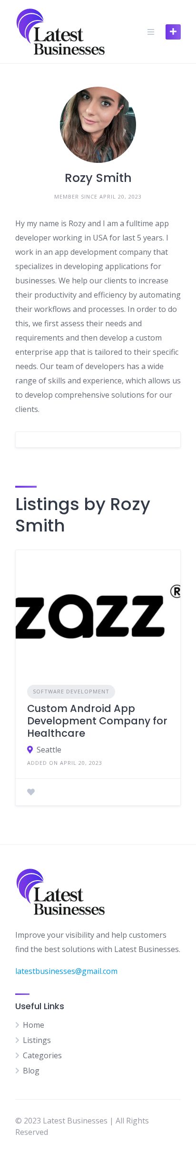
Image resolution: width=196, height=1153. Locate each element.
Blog (31, 1070)
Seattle (49, 749)
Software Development (71, 691)
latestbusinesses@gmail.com (66, 971)
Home (33, 1025)
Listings (37, 1040)
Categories (42, 1055)
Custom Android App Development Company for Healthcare (97, 721)
